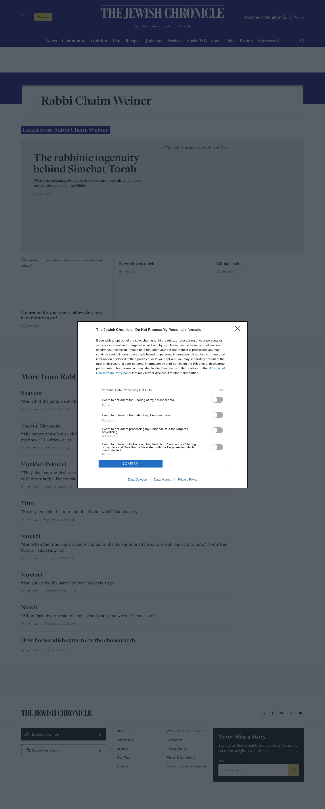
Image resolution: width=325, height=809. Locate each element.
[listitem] (162, 390)
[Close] (239, 330)
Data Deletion (137, 479)
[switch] (217, 400)
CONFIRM (130, 463)
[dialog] (162, 404)
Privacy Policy (187, 479)
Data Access (162, 479)
